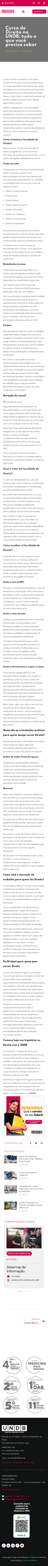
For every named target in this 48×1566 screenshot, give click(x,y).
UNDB (32, 1093)
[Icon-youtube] (22, 1546)
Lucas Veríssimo (30, 1560)
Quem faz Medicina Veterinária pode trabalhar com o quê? (31, 1158)
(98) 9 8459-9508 (26, 1462)
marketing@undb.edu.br (16, 1499)
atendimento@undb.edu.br (17, 1496)
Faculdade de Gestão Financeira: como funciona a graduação (31, 1188)
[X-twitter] (13, 1546)
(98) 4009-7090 (9, 1462)
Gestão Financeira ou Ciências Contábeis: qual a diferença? (31, 1205)
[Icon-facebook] (17, 1546)
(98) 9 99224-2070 (10, 1490)
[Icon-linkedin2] (8, 1546)
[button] (23, 12)
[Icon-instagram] (4, 1546)
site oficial (38, 526)
